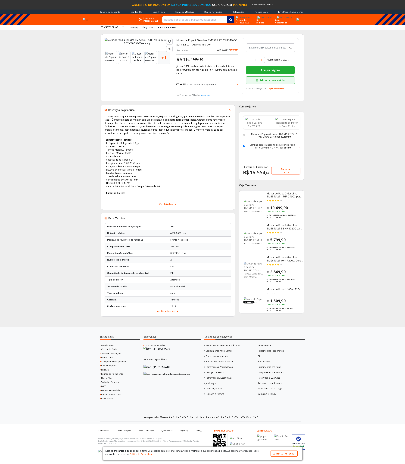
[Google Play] (237, 443)
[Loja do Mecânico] (116, 19)
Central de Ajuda (109, 349)
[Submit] (230, 19)
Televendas (238, 11)
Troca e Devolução (146, 430)
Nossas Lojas (261, 11)
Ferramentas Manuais (217, 356)
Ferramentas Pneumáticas (219, 366)
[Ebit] (265, 436)
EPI (259, 356)
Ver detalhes (166, 204)
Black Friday (107, 398)
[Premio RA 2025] (281, 436)
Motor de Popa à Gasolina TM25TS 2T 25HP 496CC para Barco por (274, 135)
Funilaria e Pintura (215, 393)
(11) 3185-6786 (161, 367)
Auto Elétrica (264, 345)
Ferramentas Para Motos (271, 350)
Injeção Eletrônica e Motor (219, 361)
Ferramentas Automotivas (219, 377)
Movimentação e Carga (270, 388)
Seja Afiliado (159, 11)
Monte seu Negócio (184, 11)
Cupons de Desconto (110, 11)
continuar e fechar (284, 453)
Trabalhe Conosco (110, 382)
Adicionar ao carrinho (272, 80)
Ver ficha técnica (166, 311)
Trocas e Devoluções (111, 353)
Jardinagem (211, 383)
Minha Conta (107, 357)
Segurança (184, 430)
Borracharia (264, 361)
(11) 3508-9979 (161, 348)
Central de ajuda (124, 430)
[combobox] (198, 19)
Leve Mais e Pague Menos (290, 11)
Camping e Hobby (267, 393)
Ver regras (205, 95)
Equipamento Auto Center (219, 350)
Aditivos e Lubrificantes (270, 383)
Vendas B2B (136, 11)
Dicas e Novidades (213, 11)
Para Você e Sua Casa (269, 377)
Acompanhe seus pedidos (113, 361)
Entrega (105, 369)
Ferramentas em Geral (269, 366)
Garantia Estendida (110, 390)
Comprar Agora (270, 70)
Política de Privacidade (141, 454)
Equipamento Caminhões (271, 372)
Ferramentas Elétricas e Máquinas (223, 345)
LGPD (103, 386)
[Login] (284, 16)
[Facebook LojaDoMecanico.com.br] (101, 451)
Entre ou (279, 20)
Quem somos (167, 430)
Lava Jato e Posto (215, 372)
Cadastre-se (281, 22)
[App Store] (237, 438)
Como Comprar (108, 365)
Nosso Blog (106, 378)
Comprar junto (286, 171)
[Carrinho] (297, 17)
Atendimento (107, 345)
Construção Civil (214, 388)
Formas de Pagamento (112, 373)
